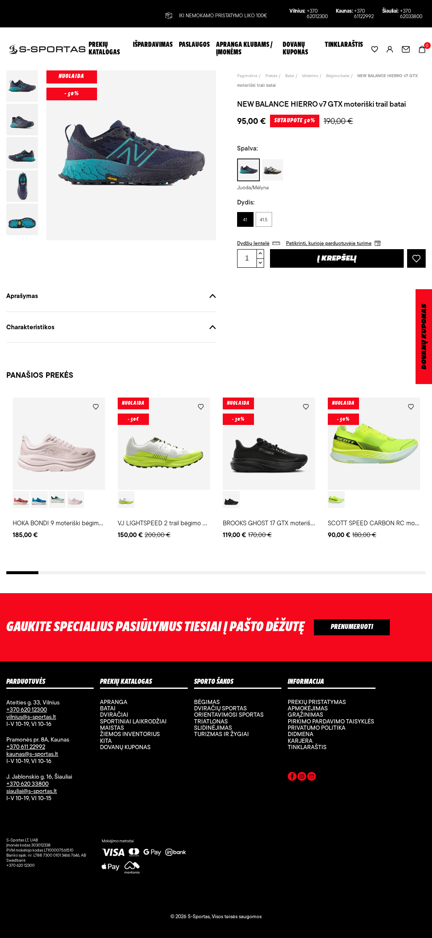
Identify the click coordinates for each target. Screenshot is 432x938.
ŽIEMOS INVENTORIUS (130, 734)
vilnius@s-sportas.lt (31, 716)
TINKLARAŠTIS (307, 747)
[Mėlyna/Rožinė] (39, 499)
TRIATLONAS (211, 721)
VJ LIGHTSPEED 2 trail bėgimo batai (167, 523)
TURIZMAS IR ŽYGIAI (221, 734)
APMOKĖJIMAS (308, 708)
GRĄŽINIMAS (305, 714)
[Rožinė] (21, 499)
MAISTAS (112, 727)
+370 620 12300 (26, 709)
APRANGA (113, 702)
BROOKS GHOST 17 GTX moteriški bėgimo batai (287, 523)
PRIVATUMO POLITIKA (317, 727)
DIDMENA (300, 734)
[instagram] (301, 778)
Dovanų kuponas (125, 747)
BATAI (108, 708)
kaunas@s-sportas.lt (32, 754)
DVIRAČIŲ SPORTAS (220, 708)
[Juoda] (231, 499)
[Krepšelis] (422, 49)
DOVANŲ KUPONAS (424, 336)
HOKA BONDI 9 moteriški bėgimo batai (65, 523)
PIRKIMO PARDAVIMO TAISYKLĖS (331, 721)
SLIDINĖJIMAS (213, 727)
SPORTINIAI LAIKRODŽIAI (133, 721)
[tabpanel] (59, 469)
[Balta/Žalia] (126, 499)
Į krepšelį (336, 259)
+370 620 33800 (27, 783)
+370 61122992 (364, 13)
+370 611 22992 (25, 746)
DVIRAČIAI (114, 714)
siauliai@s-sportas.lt (31, 791)
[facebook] (292, 778)
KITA (106, 740)
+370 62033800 (411, 13)
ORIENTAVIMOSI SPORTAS (229, 714)
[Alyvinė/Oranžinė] (75, 499)
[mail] (311, 778)
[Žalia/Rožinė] (57, 499)
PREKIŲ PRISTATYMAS (317, 702)
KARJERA (300, 740)
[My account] (389, 49)
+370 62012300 (317, 13)
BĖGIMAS (207, 702)
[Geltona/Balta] (336, 499)
